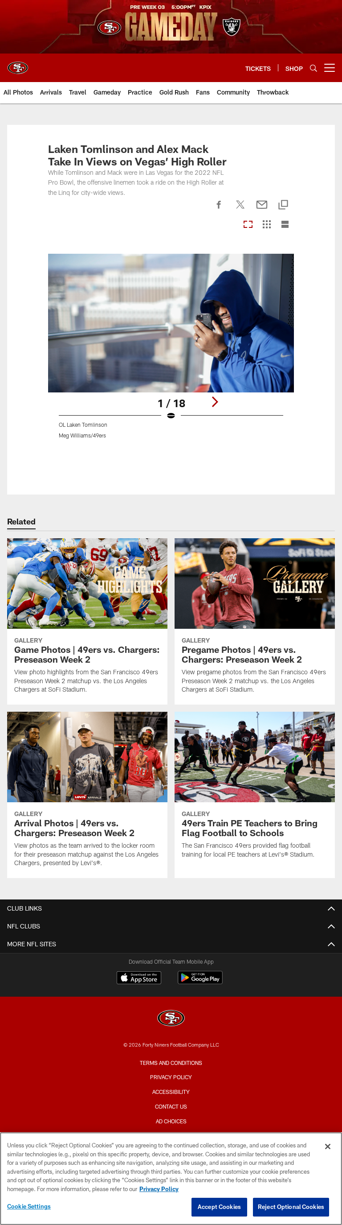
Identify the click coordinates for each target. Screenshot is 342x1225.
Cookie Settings (29, 1206)
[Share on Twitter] (240, 209)
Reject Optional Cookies (291, 1206)
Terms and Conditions (171, 1063)
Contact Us (171, 1106)
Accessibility (171, 1092)
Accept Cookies (219, 1206)
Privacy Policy (171, 1077)
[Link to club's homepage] (17, 64)
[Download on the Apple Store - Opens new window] (139, 978)
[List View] (285, 225)
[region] (171, 1178)
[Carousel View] (248, 225)
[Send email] (262, 209)
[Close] (328, 1146)
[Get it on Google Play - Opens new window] (200, 982)
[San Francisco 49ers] (171, 1019)
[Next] (214, 401)
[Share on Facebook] (219, 209)
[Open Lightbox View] (171, 352)
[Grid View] (266, 225)
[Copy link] (283, 205)
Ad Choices (171, 1121)
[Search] (313, 68)
